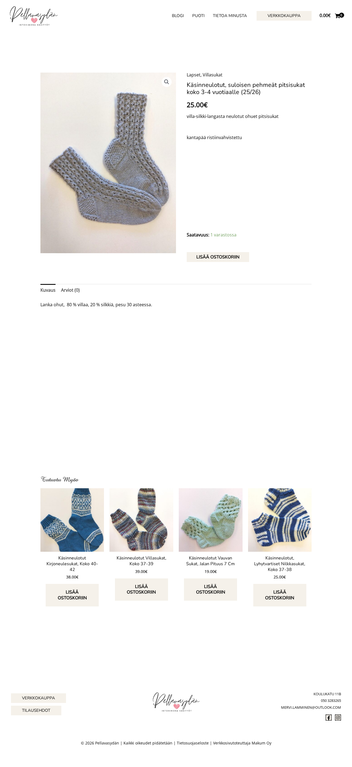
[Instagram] (338, 717)
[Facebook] (329, 717)
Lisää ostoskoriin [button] (72, 595)
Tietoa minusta (230, 15)
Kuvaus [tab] (48, 290)
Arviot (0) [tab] (70, 290)
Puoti (198, 15)
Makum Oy (261, 743)
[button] (284, 16)
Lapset (193, 75)
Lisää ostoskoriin (218, 257)
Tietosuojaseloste (193, 743)
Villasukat (212, 75)
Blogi (178, 15)
